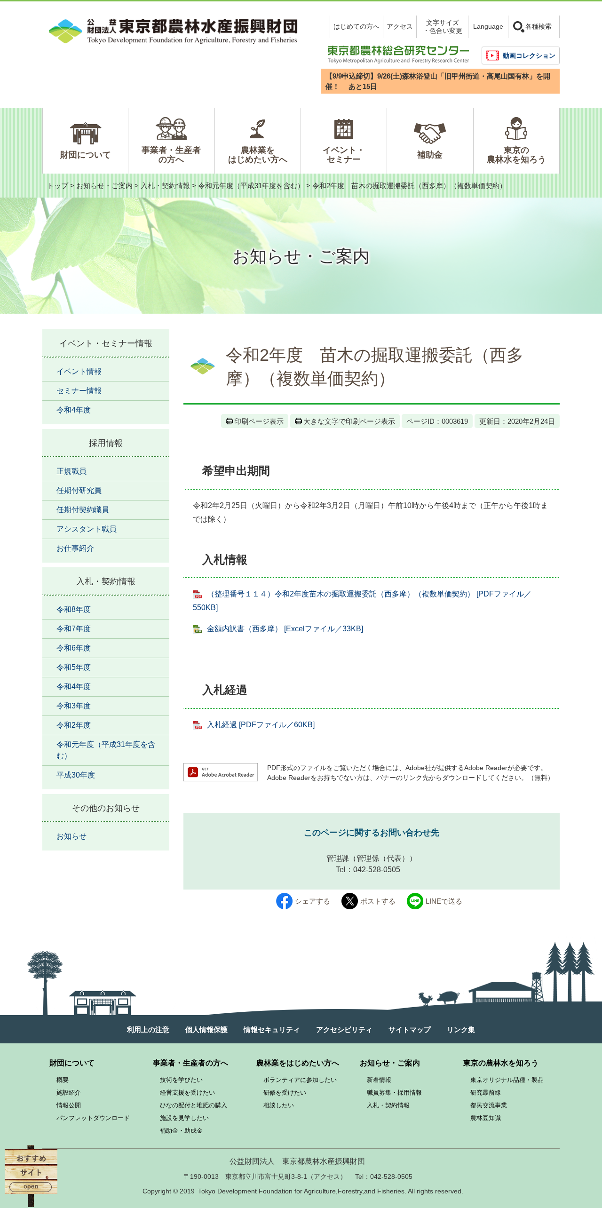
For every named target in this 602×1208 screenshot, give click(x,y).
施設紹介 (68, 1092)
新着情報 (379, 1079)
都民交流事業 (488, 1105)
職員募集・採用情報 (394, 1092)
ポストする (378, 901)
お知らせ (71, 836)
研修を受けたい (284, 1092)
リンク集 (461, 1029)
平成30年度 (75, 775)
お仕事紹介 (75, 548)
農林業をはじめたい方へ (257, 154)
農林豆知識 (485, 1117)
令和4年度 (73, 410)
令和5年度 (73, 667)
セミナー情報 (79, 391)
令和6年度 (73, 648)
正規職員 (71, 471)
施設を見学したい (184, 1117)
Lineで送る (444, 901)
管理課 (337, 858)
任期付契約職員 (82, 510)
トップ (57, 186)
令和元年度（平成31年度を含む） (251, 186)
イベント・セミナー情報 (105, 343)
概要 (62, 1079)
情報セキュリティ (272, 1029)
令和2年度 (73, 725)
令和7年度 (73, 629)
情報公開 (68, 1105)
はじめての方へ (356, 26)
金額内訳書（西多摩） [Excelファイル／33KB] (285, 629)
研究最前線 (485, 1092)
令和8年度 (73, 609)
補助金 (430, 154)
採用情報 (106, 443)
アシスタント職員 (86, 529)
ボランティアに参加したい (300, 1079)
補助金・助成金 (181, 1130)
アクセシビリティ (344, 1029)
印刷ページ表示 (259, 421)
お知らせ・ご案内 (104, 186)
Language (488, 26)
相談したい (278, 1105)
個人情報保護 (206, 1029)
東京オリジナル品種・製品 (507, 1079)
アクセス (400, 26)
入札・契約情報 (165, 186)
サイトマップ (409, 1029)
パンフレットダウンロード (93, 1117)
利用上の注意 (148, 1029)
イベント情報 (79, 371)
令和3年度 (73, 706)
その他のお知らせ (106, 808)
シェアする (312, 901)
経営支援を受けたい (187, 1092)
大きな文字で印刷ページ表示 (349, 421)
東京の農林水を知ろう (516, 154)
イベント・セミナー (344, 154)
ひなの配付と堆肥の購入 (193, 1105)
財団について (85, 154)
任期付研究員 (79, 490)
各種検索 (538, 26)
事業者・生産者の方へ (171, 154)
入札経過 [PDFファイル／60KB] (261, 725)
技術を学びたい (181, 1079)
